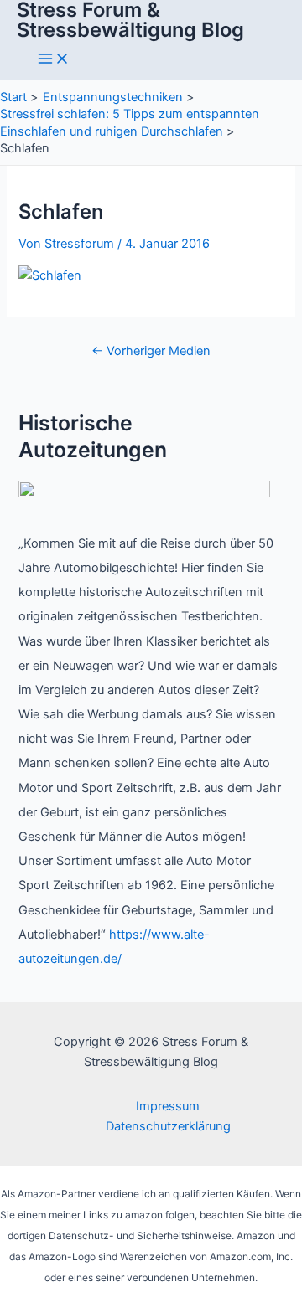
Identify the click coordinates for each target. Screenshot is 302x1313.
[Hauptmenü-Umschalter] (54, 60)
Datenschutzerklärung (168, 1126)
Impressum (168, 1106)
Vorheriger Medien (151, 350)
